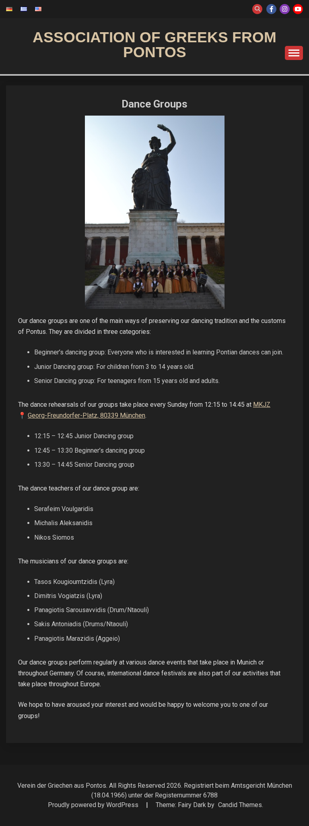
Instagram (285, 9)
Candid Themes (240, 805)
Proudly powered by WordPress (94, 805)
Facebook (271, 9)
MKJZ (261, 404)
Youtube (298, 9)
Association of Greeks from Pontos (154, 44)
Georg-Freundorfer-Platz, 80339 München (86, 415)
